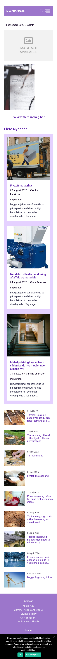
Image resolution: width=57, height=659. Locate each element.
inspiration (16, 199)
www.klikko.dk (31, 621)
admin (30, 24)
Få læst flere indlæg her (28, 117)
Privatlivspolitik (33, 655)
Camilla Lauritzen (35, 373)
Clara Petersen (38, 282)
